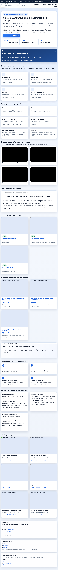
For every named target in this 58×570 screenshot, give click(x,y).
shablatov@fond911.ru (6, 487)
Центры (49, 4)
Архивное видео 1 (7, 563)
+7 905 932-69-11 (16, 514)
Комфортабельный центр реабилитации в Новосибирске (13, 299)
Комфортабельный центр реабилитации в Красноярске (42, 299)
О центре (36, 4)
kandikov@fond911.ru (35, 514)
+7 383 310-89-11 (44, 460)
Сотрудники (54, 4)
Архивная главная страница (9, 561)
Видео (44, 4)
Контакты (55, 6)
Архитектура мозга (7, 267)
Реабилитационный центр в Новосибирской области (14, 329)
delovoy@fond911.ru (6, 460)
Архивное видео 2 (7, 564)
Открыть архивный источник (28, 35)
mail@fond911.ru (20, 1)
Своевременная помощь (37, 238)
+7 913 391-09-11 (44, 514)
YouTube (5, 547)
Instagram (5, 543)
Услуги (41, 4)
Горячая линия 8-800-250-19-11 (11, 35)
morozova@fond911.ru (7, 514)
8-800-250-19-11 (7, 355)
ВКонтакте (5, 545)
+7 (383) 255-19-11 (9, 1)
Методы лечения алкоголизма (10, 238)
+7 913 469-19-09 (43, 487)
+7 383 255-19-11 (10, 529)
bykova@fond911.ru (35, 460)
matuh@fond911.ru (35, 487)
